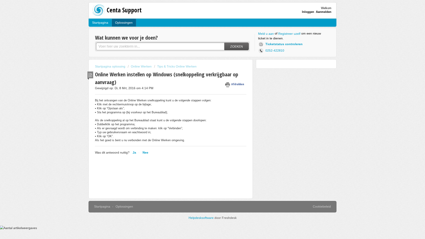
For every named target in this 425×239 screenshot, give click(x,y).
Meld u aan (266, 33)
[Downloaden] (204, 61)
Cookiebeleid (322, 206)
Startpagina (100, 22)
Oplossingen (124, 22)
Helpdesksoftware (201, 218)
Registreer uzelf (289, 33)
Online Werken (141, 66)
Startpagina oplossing (110, 66)
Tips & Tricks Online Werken (177, 66)
